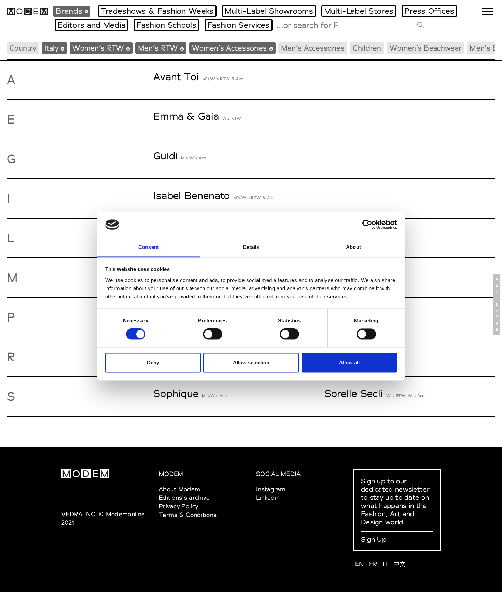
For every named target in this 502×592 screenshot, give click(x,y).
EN (359, 563)
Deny (153, 362)
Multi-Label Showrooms (269, 10)
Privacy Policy (178, 506)
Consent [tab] (148, 247)
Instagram (271, 489)
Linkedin (268, 497)
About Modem (179, 489)
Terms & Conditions (188, 514)
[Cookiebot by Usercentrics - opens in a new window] (367, 225)
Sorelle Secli (353, 393)
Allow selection (251, 362)
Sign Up (373, 539)
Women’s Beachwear (425, 48)
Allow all (349, 362)
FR (373, 563)
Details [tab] (251, 247)
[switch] (212, 334)
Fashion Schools (166, 24)
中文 (399, 563)
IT (385, 563)
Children (367, 48)
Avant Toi (176, 77)
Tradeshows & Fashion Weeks (157, 10)
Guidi (165, 156)
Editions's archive (184, 497)
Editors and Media (91, 24)
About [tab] (353, 247)
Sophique (175, 393)
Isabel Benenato (191, 195)
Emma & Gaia (186, 116)
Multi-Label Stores (358, 10)
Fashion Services (238, 24)
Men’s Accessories (313, 48)
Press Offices (429, 10)
